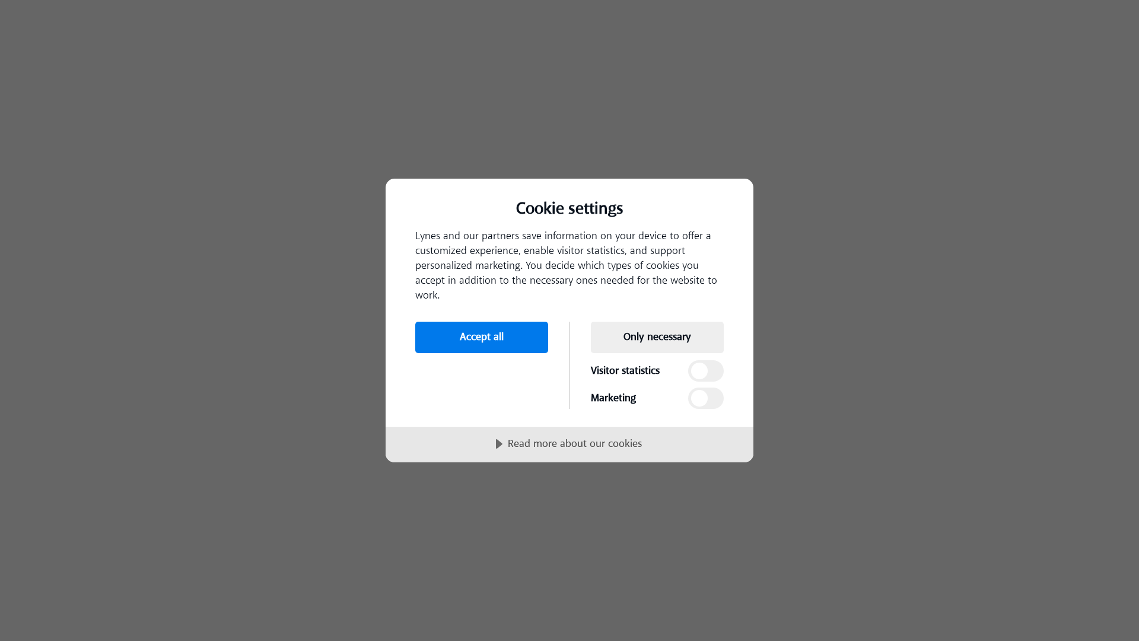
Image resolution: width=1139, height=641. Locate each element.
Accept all (482, 337)
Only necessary (657, 337)
